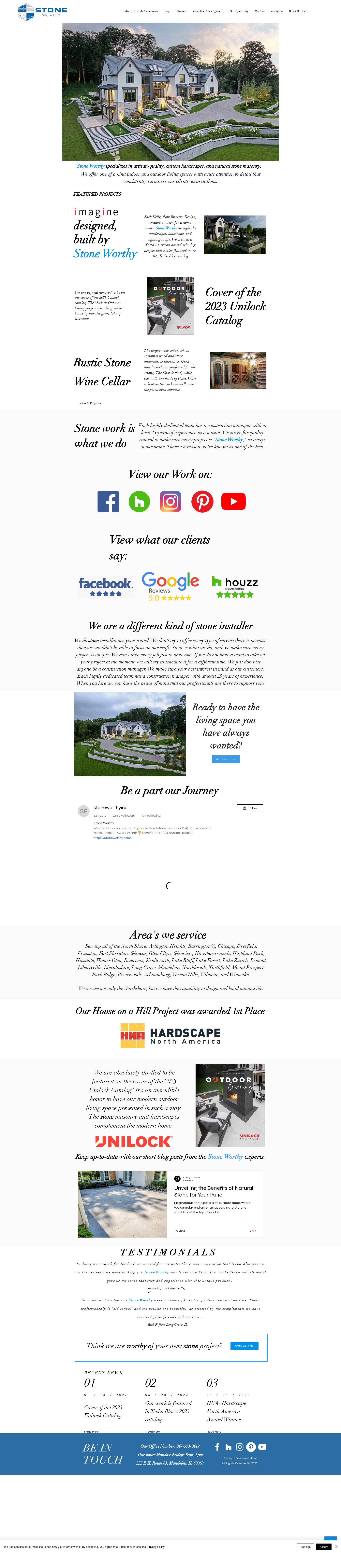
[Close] (336, 1547)
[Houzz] (228, 1525)
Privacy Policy (156, 1547)
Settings (306, 1547)
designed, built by (105, 239)
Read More (152, 1510)
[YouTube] (262, 1525)
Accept (324, 1547)
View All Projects (90, 403)
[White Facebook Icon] (217, 1525)
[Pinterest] (251, 1525)
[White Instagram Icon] (240, 1525)
